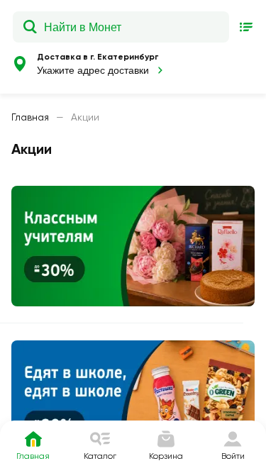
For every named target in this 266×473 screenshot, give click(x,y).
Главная (30, 117)
